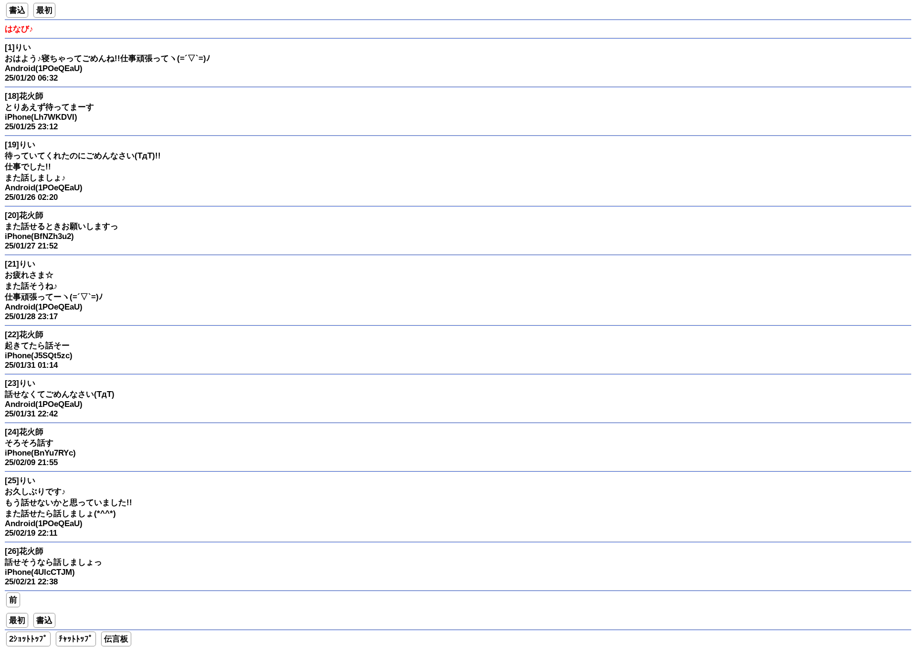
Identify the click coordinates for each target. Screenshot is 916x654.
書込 (17, 10)
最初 (44, 10)
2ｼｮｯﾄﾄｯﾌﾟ (28, 639)
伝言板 (116, 639)
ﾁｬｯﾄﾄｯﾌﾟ (76, 639)
